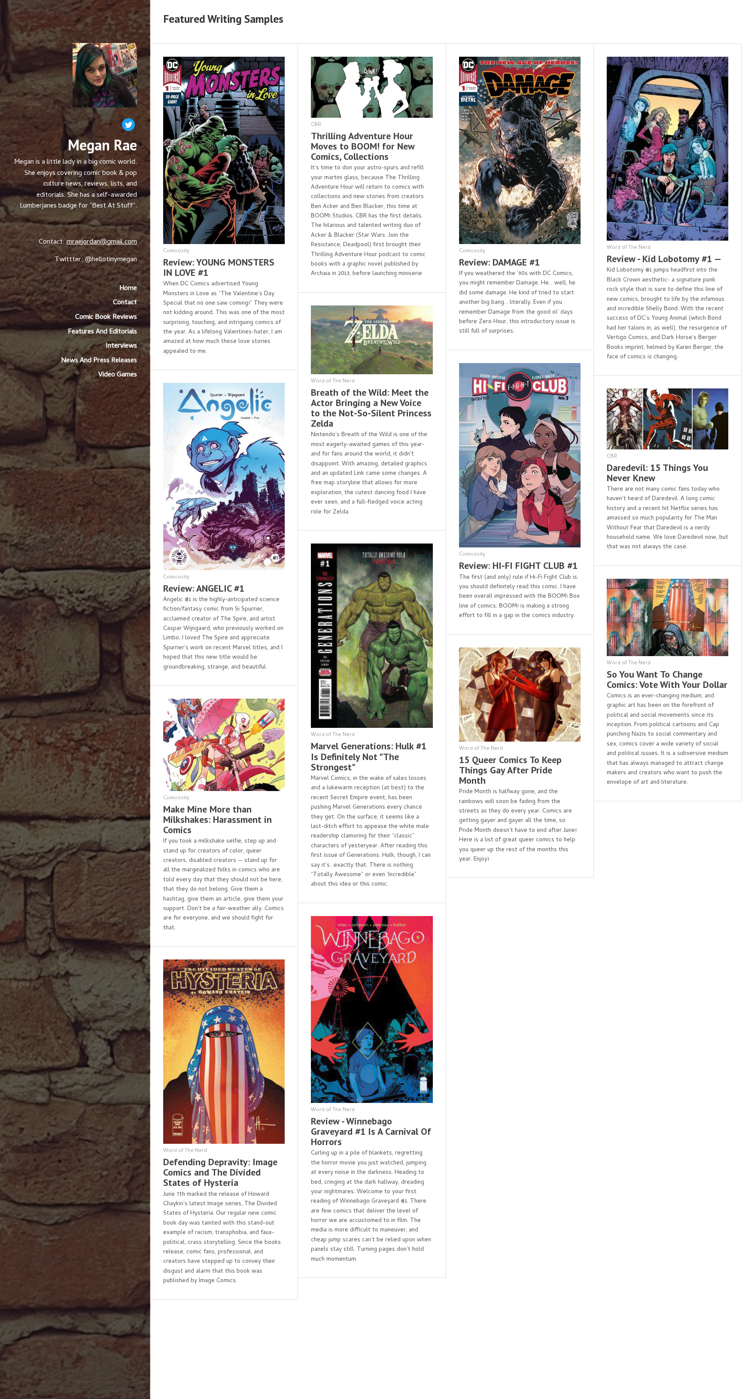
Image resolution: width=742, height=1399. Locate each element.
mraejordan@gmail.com (102, 242)
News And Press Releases (99, 361)
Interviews (121, 346)
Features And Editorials (102, 332)
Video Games (117, 375)
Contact (125, 303)
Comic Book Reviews (106, 317)
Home (128, 288)
